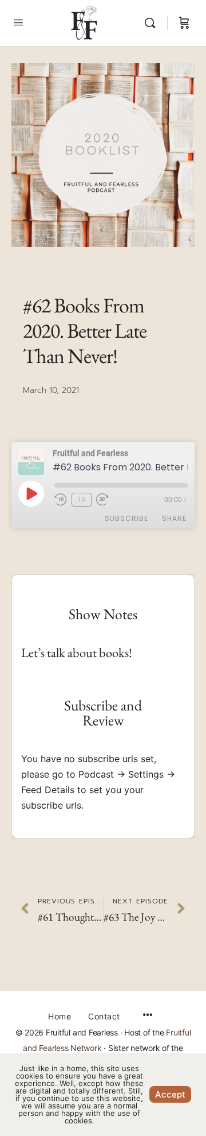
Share (174, 518)
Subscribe (126, 518)
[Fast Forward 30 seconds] (107, 499)
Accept (170, 1094)
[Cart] (184, 23)
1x (81, 499)
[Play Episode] (30, 493)
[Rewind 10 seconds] (60, 499)
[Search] (153, 23)
